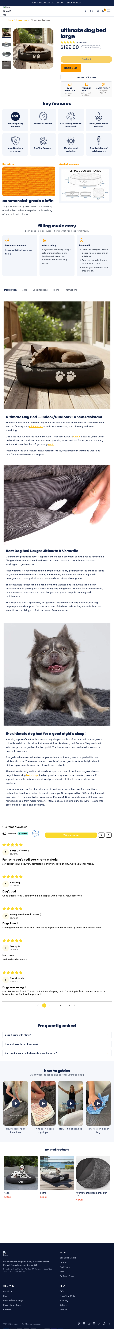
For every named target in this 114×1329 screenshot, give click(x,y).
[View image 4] (6, 65)
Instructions (71, 289)
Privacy (63, 1309)
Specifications (40, 289)
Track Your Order (68, 1296)
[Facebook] (78, 1324)
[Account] (97, 11)
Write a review (71, 835)
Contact (7, 1309)
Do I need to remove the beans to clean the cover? (31, 1053)
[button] (68, 42)
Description (10, 289)
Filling (56, 289)
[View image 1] (6, 33)
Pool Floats (65, 1267)
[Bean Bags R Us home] (8, 11)
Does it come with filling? (18, 1035)
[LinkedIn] (94, 1324)
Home (11, 20)
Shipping (64, 1300)
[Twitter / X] (99, 1324)
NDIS (62, 1271)
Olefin (76, 436)
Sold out (86, 59)
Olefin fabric (36, 426)
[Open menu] (109, 11)
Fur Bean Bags (67, 1276)
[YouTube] (89, 1324)
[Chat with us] (91, 11)
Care (24, 289)
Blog (5, 1296)
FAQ (62, 1291)
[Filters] (101, 835)
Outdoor (64, 1262)
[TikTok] (109, 1324)
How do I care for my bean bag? (21, 1044)
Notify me (70, 68)
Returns (63, 1305)
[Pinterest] (104, 1324)
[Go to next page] (75, 1005)
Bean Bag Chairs (68, 1258)
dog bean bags (21, 20)
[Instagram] (84, 1324)
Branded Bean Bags (13, 1300)
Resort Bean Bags (11, 1305)
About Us (7, 1291)
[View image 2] (6, 43)
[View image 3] (6, 54)
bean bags (32, 775)
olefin (51, 444)
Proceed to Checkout (86, 77)
